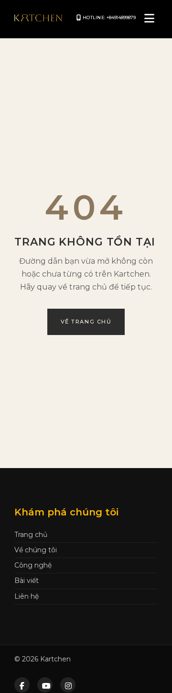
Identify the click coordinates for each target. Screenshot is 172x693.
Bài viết (26, 580)
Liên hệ (26, 596)
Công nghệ (33, 565)
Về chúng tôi (35, 550)
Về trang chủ (86, 321)
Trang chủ (30, 534)
